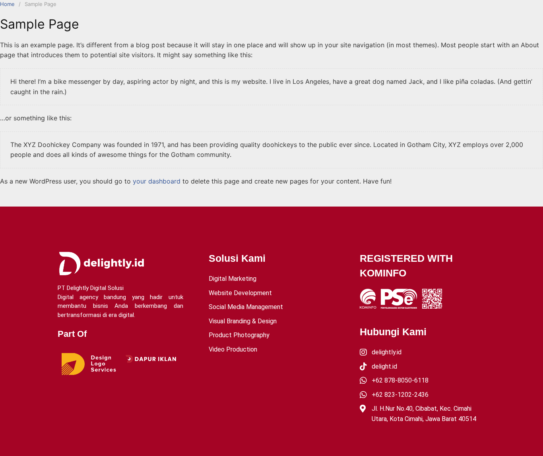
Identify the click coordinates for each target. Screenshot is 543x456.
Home (7, 4)
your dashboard (156, 181)
